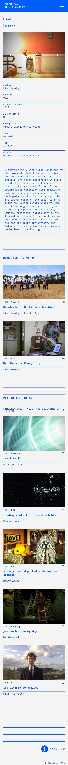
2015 (6, 302)
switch (7, 145)
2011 (6, 566)
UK (12, 682)
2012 (6, 358)
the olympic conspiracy (20, 687)
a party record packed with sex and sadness (30, 573)
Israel (15, 302)
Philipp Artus (13, 464)
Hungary (15, 626)
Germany (15, 453)
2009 (6, 682)
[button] (62, 6)
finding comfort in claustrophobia (29, 515)
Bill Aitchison (13, 693)
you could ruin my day (20, 631)
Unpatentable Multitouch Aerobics (28, 307)
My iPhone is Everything (21, 363)
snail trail (12, 458)
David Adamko (12, 637)
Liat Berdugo (12, 88)
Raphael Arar (12, 521)
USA (5, 97)
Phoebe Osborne (34, 313)
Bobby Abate (11, 580)
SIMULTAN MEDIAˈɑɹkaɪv (15, 6)
